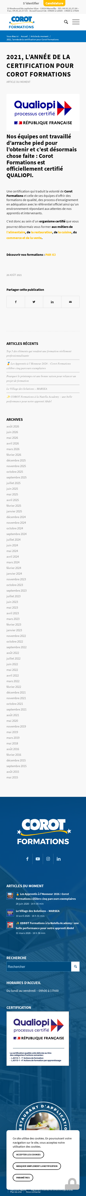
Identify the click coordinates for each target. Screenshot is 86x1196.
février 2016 (13, 755)
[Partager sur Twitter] (34, 302)
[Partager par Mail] (70, 302)
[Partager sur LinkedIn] (52, 302)
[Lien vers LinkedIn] (58, 859)
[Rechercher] (64, 22)
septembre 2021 (16, 709)
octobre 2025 (14, 472)
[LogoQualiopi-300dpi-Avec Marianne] (43, 112)
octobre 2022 (14, 641)
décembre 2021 (16, 692)
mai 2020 (12, 721)
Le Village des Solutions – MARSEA (26, 389)
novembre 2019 (16, 726)
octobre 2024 (14, 528)
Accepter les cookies (28, 1154)
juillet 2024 (13, 540)
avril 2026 (12, 443)
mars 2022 (12, 681)
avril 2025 (12, 500)
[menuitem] (31, 3)
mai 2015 (12, 777)
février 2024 (13, 568)
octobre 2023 (14, 585)
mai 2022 (12, 670)
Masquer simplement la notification (36, 1166)
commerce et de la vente (24, 238)
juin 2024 (12, 545)
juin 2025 (12, 489)
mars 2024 (12, 562)
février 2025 (13, 506)
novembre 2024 (16, 523)
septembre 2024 (16, 534)
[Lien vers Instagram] (48, 859)
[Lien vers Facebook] (27, 859)
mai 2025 (12, 494)
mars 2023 (12, 619)
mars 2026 (12, 449)
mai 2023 (12, 607)
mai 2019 (12, 732)
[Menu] (74, 22)
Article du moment (18, 81)
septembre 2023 (16, 590)
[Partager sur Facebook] (16, 302)
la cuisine (64, 232)
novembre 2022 (16, 636)
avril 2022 (12, 675)
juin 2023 (12, 602)
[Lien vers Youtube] (38, 859)
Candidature (54, 3)
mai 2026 (12, 438)
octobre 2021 (14, 704)
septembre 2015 (16, 766)
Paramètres (23, 1177)
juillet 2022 (13, 658)
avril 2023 (12, 613)
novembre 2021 (16, 698)
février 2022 (13, 687)
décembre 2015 (16, 760)
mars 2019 (12, 738)
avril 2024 (12, 556)
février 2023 (13, 624)
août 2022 (12, 653)
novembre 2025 (16, 466)
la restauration (41, 232)
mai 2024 (12, 551)
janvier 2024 (14, 573)
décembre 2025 (16, 460)
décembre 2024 (16, 517)
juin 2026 (12, 432)
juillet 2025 (13, 483)
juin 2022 (12, 664)
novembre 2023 (16, 579)
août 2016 (12, 749)
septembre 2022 (16, 647)
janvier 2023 (14, 630)
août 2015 (12, 772)
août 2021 (12, 715)
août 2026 (12, 426)
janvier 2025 (14, 511)
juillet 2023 (13, 596)
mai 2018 (12, 743)
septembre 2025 (16, 477)
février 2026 (13, 455)
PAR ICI (50, 254)
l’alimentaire (15, 232)
